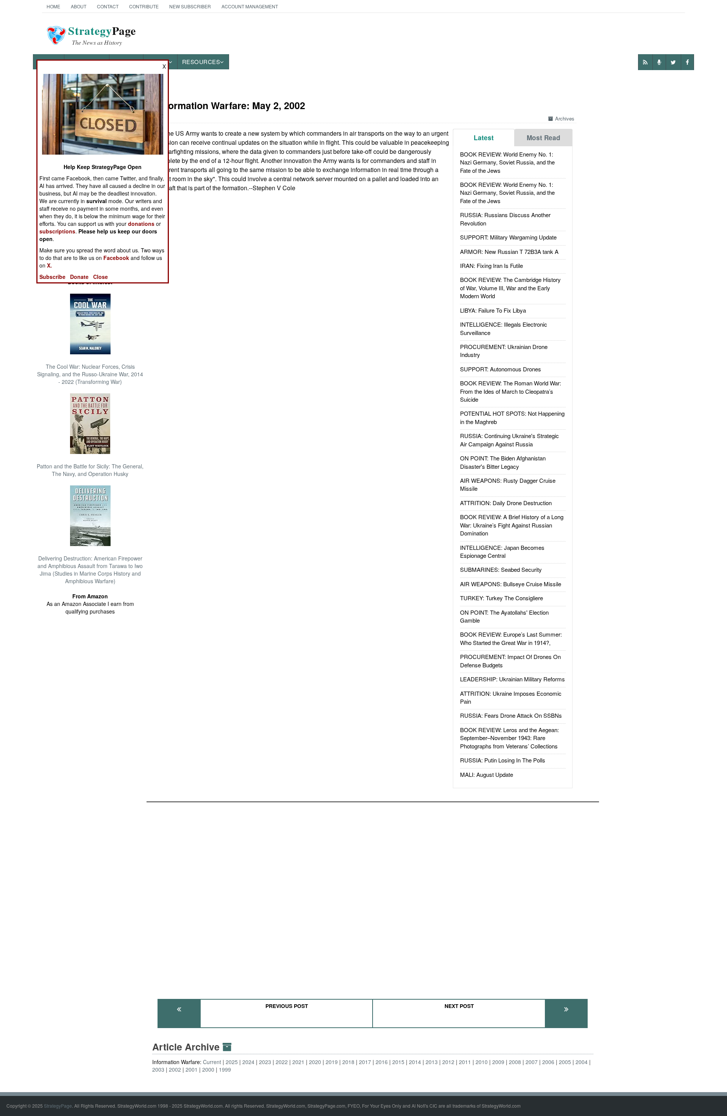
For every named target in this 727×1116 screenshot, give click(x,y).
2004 (582, 1062)
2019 (332, 1062)
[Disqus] (373, 897)
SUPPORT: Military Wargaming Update (508, 237)
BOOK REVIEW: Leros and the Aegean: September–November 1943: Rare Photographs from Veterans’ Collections (509, 738)
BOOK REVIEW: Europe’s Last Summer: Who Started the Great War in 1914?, (511, 638)
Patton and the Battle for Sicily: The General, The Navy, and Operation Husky (90, 469)
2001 (192, 1069)
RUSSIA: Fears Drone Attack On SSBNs (511, 715)
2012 (448, 1062)
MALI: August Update (486, 774)
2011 (465, 1062)
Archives (564, 118)
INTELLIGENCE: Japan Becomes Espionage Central (502, 551)
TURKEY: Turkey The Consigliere (501, 598)
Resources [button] (201, 62)
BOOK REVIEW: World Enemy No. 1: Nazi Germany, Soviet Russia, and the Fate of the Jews (507, 162)
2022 (282, 1062)
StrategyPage (58, 1105)
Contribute (144, 6)
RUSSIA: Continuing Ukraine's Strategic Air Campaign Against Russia (509, 440)
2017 (365, 1062)
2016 (382, 1062)
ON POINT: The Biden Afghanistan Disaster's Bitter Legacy (503, 462)
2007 (532, 1062)
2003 (158, 1069)
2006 (548, 1062)
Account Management (250, 6)
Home (53, 6)
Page (102, 35)
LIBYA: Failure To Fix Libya (493, 310)
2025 (232, 1062)
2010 (482, 1062)
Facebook (116, 257)
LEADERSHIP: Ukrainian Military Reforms (512, 679)
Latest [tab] (484, 137)
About (78, 6)
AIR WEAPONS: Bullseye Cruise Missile (510, 584)
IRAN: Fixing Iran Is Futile (491, 265)
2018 (348, 1062)
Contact (108, 6)
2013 (432, 1062)
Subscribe (52, 276)
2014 (415, 1062)
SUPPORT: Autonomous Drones (500, 369)
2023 (265, 1062)
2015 (398, 1062)
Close (100, 276)
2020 (315, 1062)
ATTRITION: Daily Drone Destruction (506, 503)
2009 (498, 1062)
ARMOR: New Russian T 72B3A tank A (509, 251)
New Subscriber (190, 6)
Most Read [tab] (543, 137)
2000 (208, 1069)
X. (49, 265)
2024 (248, 1062)
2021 (298, 1062)
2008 (515, 1062)
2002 (175, 1069)
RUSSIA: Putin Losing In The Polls (502, 760)
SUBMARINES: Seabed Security (501, 569)
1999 (225, 1069)
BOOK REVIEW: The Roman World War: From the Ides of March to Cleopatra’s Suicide (510, 391)
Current (212, 1062)
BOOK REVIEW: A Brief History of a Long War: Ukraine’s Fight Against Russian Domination (511, 525)
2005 (565, 1062)
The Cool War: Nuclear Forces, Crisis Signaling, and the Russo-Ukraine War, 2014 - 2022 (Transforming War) (90, 374)
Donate (79, 276)
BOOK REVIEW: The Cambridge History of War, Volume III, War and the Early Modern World (510, 287)
